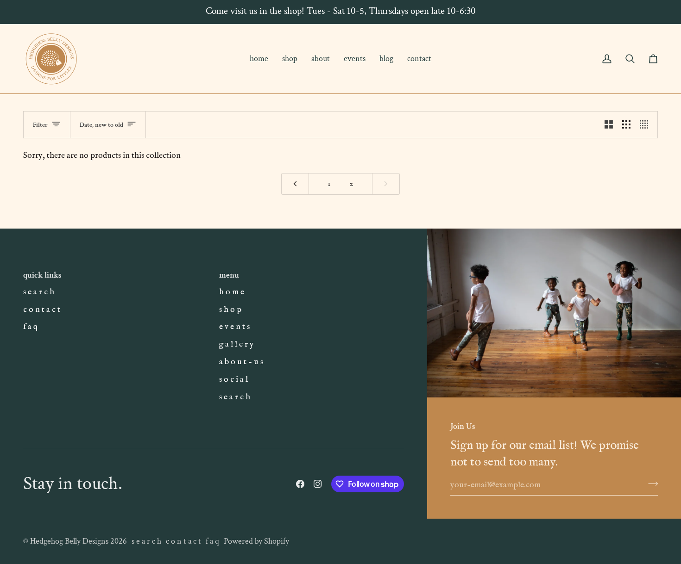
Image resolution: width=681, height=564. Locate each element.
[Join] (650, 483)
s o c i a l (233, 379)
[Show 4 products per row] (646, 125)
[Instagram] (318, 484)
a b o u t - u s (241, 362)
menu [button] (229, 275)
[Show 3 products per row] (626, 125)
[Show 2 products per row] (609, 125)
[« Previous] (295, 184)
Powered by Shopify (256, 541)
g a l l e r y (236, 344)
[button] (289, 58)
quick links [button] (42, 275)
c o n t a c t (41, 309)
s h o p (230, 309)
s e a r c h (38, 292)
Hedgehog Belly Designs (69, 541)
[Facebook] (300, 484)
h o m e (231, 292)
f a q (30, 327)
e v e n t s (234, 327)
